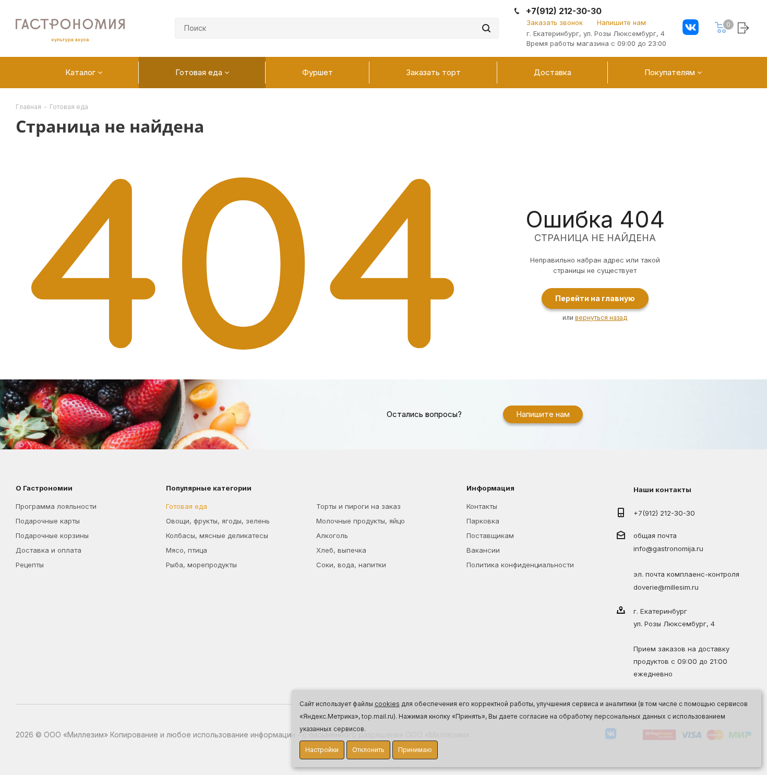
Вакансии (483, 550)
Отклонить (368, 750)
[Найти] (486, 28)
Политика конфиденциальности (520, 565)
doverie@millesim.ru (666, 587)
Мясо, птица (186, 550)
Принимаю (415, 750)
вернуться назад (601, 317)
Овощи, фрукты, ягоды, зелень (218, 521)
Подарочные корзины (52, 535)
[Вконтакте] (690, 28)
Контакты (481, 506)
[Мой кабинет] (744, 27)
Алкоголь (332, 535)
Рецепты (30, 565)
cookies (387, 704)
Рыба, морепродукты (201, 565)
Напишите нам (621, 22)
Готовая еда (186, 506)
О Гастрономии (44, 488)
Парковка (482, 521)
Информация (490, 488)
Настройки (322, 750)
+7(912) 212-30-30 (564, 11)
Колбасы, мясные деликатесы (217, 535)
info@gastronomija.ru (668, 549)
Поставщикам (490, 535)
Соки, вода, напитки (351, 565)
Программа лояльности (56, 506)
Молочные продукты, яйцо (360, 521)
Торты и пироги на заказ (358, 506)
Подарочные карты (48, 521)
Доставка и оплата (48, 550)
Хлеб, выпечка (341, 550)
